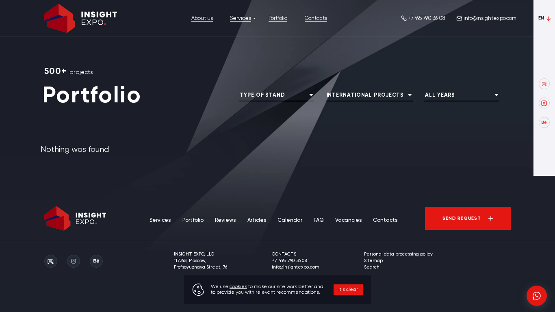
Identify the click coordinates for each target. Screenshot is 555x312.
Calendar (290, 220)
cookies (238, 286)
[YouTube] (544, 83)
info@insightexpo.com (490, 18)
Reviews (225, 220)
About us (202, 18)
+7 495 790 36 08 (426, 18)
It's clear (348, 289)
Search (371, 267)
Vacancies (348, 220)
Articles (256, 220)
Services (240, 18)
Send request (461, 218)
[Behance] (544, 122)
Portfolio (278, 18)
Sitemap (373, 260)
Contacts (316, 18)
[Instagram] (544, 103)
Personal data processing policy (398, 254)
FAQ (318, 220)
